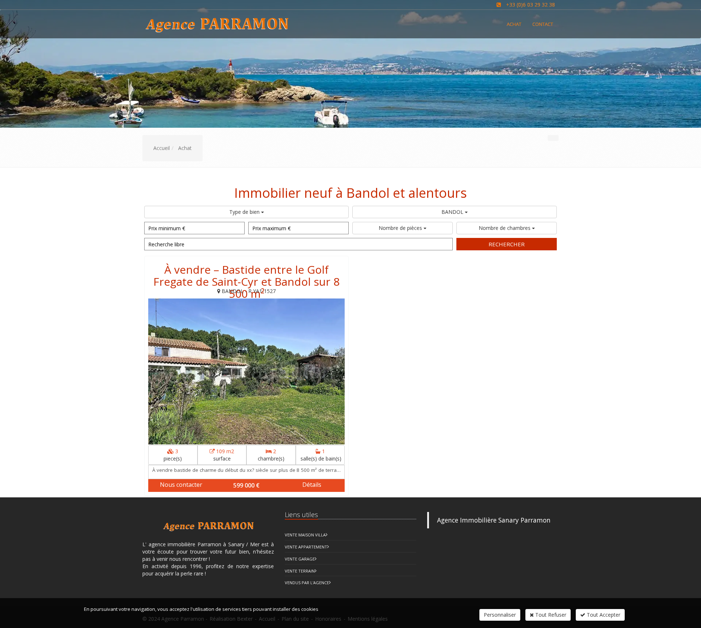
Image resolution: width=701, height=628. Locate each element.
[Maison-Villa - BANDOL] (246, 371)
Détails (311, 485)
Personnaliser (500, 614)
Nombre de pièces (401, 227)
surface (223, 455)
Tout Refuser (550, 614)
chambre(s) (271, 455)
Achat (514, 24)
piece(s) (173, 455)
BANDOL (453, 211)
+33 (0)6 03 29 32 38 (530, 4)
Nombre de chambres (505, 227)
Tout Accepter (602, 614)
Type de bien (245, 211)
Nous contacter (181, 485)
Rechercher (507, 244)
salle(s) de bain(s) (320, 455)
